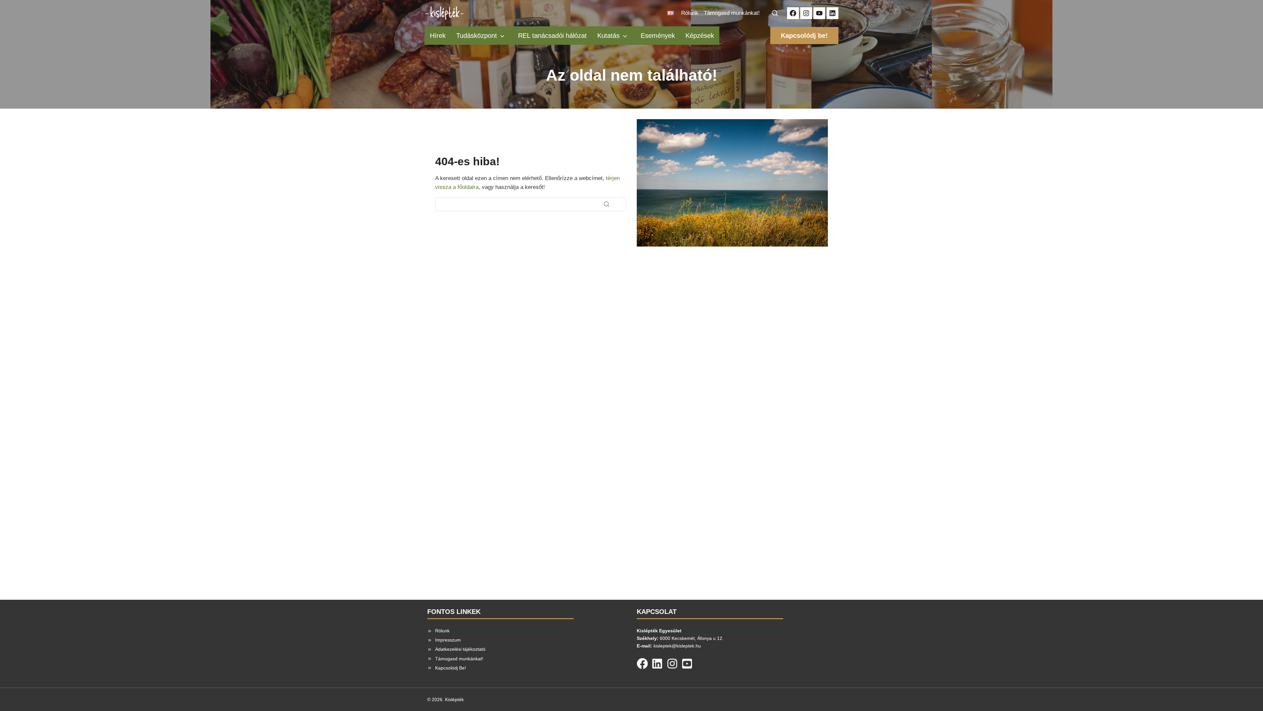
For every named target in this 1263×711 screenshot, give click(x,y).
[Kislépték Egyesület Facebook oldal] (793, 13)
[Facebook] (642, 662)
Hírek (438, 35)
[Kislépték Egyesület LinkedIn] (832, 13)
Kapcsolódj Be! (450, 668)
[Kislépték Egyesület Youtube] (819, 13)
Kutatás (608, 35)
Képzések (699, 35)
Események (658, 35)
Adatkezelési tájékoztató (460, 649)
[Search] (606, 204)
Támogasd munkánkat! (732, 13)
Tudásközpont (476, 35)
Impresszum (448, 640)
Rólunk (689, 13)
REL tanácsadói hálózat (552, 35)
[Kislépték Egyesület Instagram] (806, 13)
